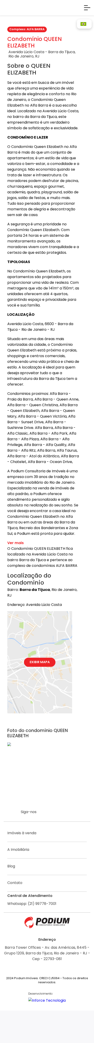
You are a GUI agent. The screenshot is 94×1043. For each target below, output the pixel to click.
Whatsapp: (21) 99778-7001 (31, 903)
